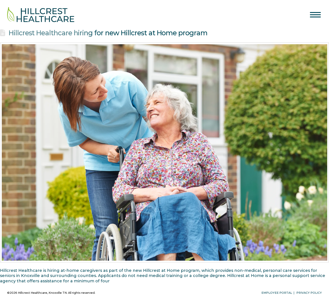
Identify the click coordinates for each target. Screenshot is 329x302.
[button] (315, 15)
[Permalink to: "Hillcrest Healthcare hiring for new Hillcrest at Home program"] (164, 152)
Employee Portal (276, 292)
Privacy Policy (309, 292)
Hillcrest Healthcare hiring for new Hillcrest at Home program (108, 33)
